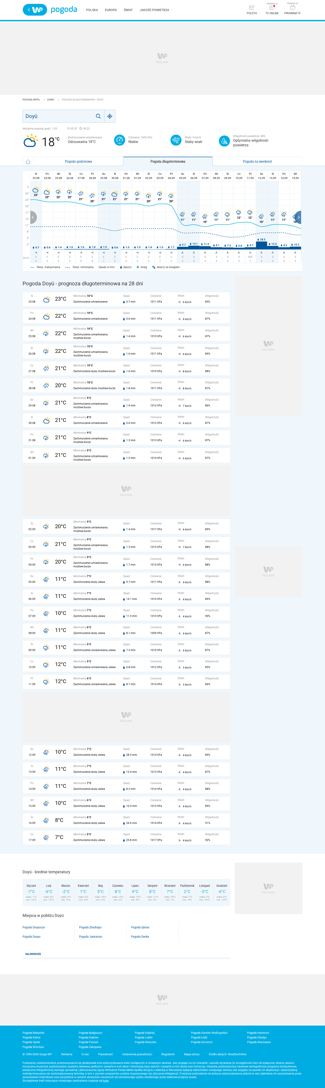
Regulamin (168, 1054)
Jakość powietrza (154, 10)
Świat (128, 10)
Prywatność (105, 1054)
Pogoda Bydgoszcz (90, 1032)
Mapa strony (191, 1054)
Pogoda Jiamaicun (90, 937)
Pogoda (64, 10)
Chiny (51, 99)
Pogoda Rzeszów (145, 1042)
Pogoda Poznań (88, 1042)
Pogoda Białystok (33, 1032)
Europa (111, 10)
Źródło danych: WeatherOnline (228, 1054)
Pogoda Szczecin (201, 1042)
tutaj (106, 1080)
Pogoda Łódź (199, 1037)
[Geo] (109, 116)
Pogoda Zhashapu (90, 927)
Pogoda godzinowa (78, 161)
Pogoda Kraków (88, 1037)
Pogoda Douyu (31, 937)
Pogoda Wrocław (33, 1047)
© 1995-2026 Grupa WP (37, 1054)
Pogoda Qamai (140, 927)
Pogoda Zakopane (90, 1047)
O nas (85, 1054)
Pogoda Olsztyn (257, 1037)
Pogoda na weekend (257, 161)
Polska (92, 10)
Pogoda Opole (31, 1042)
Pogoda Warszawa (259, 1042)
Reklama (66, 1054)
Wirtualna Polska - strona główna (35, 10)
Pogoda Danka (140, 937)
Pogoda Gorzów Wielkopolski (209, 1032)
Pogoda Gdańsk (145, 1032)
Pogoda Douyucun (34, 927)
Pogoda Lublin (144, 1037)
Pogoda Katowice (258, 1032)
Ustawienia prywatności (137, 1054)
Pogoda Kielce (31, 1037)
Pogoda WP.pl (32, 99)
